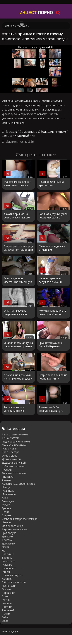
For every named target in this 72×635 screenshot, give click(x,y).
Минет (6, 571)
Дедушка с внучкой (14, 462)
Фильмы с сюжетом (14, 473)
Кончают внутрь (12, 575)
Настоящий (9, 585)
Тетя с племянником (15, 434)
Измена (6, 522)
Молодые (8, 501)
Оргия (5, 547)
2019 (5, 617)
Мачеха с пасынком (14, 445)
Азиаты (6, 480)
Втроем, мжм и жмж (15, 529)
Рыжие (6, 614)
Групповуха (9, 533)
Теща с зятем (10, 438)
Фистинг (7, 603)
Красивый (22, 136)
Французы (8, 490)
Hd (33, 136)
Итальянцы (9, 494)
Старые (6, 515)
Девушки (7, 536)
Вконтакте (8, 561)
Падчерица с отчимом (16, 441)
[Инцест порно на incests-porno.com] (36, 12)
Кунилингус (9, 568)
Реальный (8, 610)
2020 (5, 621)
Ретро (6, 512)
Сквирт (6, 596)
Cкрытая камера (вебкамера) (20, 519)
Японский (7, 476)
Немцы (6, 487)
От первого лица (12, 526)
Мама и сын (9, 448)
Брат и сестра (10, 452)
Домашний (27, 132)
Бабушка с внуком (13, 466)
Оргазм (6, 589)
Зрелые (6, 508)
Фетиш (7, 136)
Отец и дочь (9, 455)
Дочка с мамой (11, 459)
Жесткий (7, 578)
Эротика (7, 557)
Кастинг (7, 607)
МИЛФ (6, 505)
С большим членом (52, 132)
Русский (7, 469)
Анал (5, 497)
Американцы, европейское (18, 483)
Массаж (11, 132)
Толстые (7, 540)
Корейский (8, 592)
